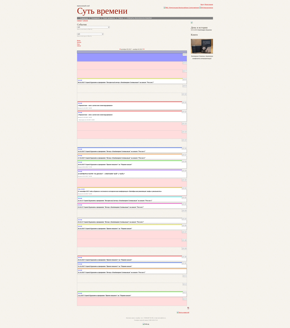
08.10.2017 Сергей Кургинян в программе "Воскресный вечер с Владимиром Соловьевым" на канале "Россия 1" (116, 82)
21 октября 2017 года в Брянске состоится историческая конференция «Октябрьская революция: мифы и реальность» (120, 191)
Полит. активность (109, 18)
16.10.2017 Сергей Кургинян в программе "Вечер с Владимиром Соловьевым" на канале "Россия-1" (111, 151)
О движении (84, 18)
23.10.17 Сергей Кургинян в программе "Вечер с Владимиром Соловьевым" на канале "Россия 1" (111, 207)
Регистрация (209, 4)
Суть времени (102, 10)
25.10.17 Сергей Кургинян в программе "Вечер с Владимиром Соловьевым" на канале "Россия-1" (111, 222)
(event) (80, 80)
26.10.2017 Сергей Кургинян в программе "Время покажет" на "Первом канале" (105, 228)
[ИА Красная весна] (206, 7)
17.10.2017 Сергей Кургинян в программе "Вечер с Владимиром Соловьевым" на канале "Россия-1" (111, 158)
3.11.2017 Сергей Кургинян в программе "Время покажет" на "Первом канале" (104, 295)
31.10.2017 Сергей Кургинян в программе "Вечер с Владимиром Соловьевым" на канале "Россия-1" (111, 272)
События (85, 20)
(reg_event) (81, 189)
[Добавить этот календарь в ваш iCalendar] (188, 308)
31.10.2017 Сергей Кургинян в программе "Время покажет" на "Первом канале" (105, 266)
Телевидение (95, 18)
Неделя (79, 42)
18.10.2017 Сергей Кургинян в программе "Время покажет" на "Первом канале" (105, 164)
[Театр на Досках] (192, 23)
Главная (79, 20)
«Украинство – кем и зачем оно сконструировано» (95, 105)
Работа (120, 18)
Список (79, 45)
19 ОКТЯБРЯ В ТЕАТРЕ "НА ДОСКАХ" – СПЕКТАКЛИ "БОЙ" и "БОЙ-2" (101, 174)
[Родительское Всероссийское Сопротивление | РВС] (181, 7)
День (78, 44)
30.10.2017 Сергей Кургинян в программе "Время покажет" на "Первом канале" (105, 260)
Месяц (78, 40)
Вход (202, 4)
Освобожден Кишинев (204, 30)
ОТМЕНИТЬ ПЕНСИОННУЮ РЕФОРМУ (139, 18)
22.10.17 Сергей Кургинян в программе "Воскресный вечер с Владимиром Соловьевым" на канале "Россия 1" (115, 200)
